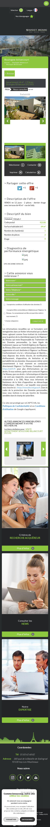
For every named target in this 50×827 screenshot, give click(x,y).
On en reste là (26, 792)
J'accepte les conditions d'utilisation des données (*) (24, 304)
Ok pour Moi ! (27, 819)
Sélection (14, 10)
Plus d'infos (25, 548)
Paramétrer (11, 819)
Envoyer (38, 321)
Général (8, 219)
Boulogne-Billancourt (20, 62)
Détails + (17, 219)
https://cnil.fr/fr (9, 369)
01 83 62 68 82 (27, 754)
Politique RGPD (43, 814)
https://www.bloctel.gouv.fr (28, 387)
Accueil (7, 62)
